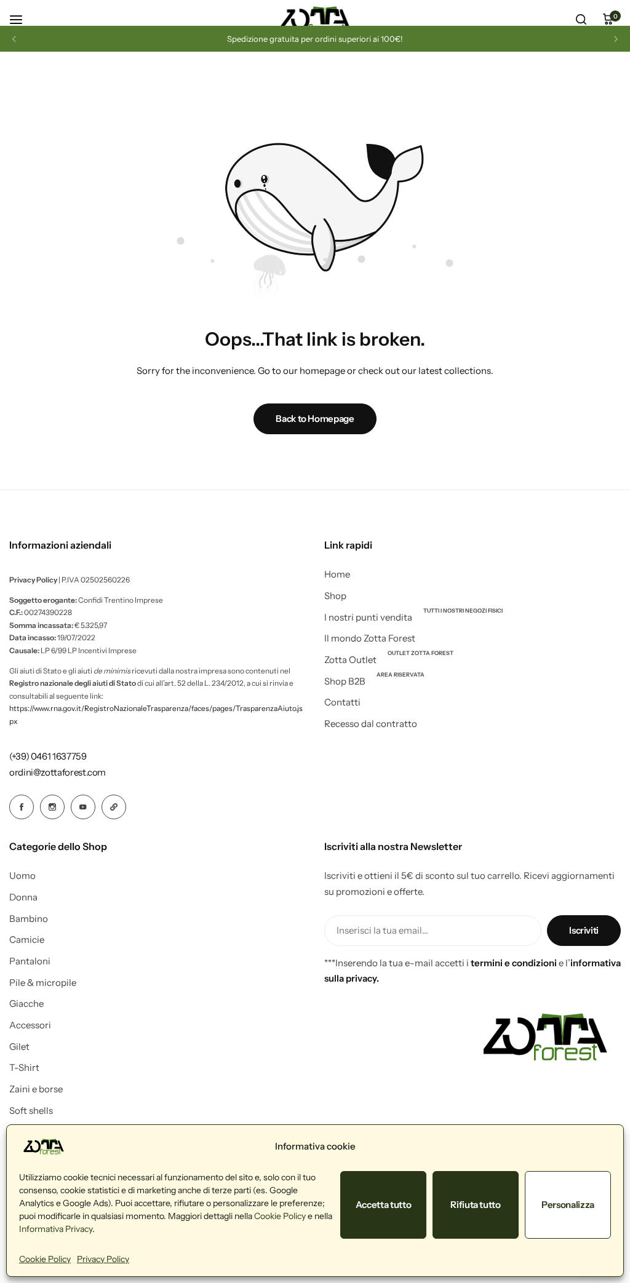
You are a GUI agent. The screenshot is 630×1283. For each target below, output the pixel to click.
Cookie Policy (280, 1215)
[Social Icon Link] (21, 807)
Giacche (26, 1003)
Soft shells (31, 1110)
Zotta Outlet (383, 659)
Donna (23, 897)
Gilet (19, 1046)
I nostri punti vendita (408, 617)
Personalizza (567, 1204)
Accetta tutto (383, 1204)
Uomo (22, 875)
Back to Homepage (315, 418)
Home (337, 574)
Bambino (28, 918)
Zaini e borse (36, 1089)
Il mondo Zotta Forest (369, 638)
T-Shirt (24, 1067)
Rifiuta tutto (475, 1204)
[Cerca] (580, 19)
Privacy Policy (103, 1259)
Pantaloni (29, 961)
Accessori (30, 1025)
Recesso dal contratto (370, 723)
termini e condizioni (514, 963)
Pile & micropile (42, 982)
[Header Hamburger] (22, 19)
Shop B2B (368, 681)
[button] (14, 39)
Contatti (342, 702)
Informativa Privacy (55, 1228)
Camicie (26, 939)
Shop (335, 596)
